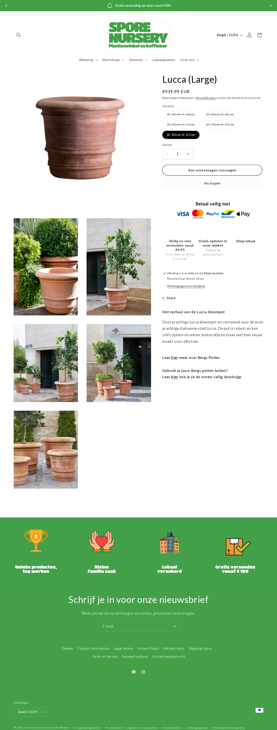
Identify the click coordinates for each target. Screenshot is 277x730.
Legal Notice (123, 648)
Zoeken (67, 648)
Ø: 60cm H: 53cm (183, 125)
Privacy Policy (148, 648)
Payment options (135, 656)
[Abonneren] (174, 626)
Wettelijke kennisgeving (229, 727)
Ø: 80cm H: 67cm (181, 135)
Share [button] (171, 298)
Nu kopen (212, 183)
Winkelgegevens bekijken (186, 286)
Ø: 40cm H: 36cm (183, 115)
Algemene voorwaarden (142, 727)
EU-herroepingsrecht (168, 656)
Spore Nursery (33, 727)
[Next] (270, 5)
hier (174, 357)
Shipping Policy (200, 648)
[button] (19, 35)
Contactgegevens (197, 727)
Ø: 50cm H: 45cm (222, 115)
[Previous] (6, 5)
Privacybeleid (114, 727)
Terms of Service (105, 656)
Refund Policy (174, 648)
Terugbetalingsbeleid (87, 727)
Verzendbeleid (172, 727)
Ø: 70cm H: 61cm (222, 125)
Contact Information (93, 648)
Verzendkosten (205, 98)
